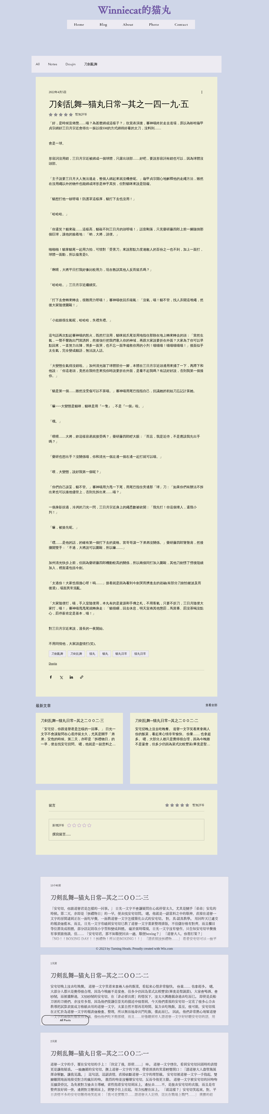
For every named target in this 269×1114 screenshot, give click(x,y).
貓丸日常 (121, 654)
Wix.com (167, 948)
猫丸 (92, 654)
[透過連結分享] (82, 677)
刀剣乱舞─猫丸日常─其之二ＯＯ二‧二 (166, 720)
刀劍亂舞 (91, 64)
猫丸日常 (140, 654)
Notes (52, 64)
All (38, 64)
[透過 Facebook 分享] (51, 677)
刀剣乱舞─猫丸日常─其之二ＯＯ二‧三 (72, 720)
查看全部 (211, 705)
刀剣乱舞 (76, 654)
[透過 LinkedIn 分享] (71, 677)
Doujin (71, 64)
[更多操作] (201, 92)
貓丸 (105, 654)
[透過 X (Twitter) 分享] (61, 677)
